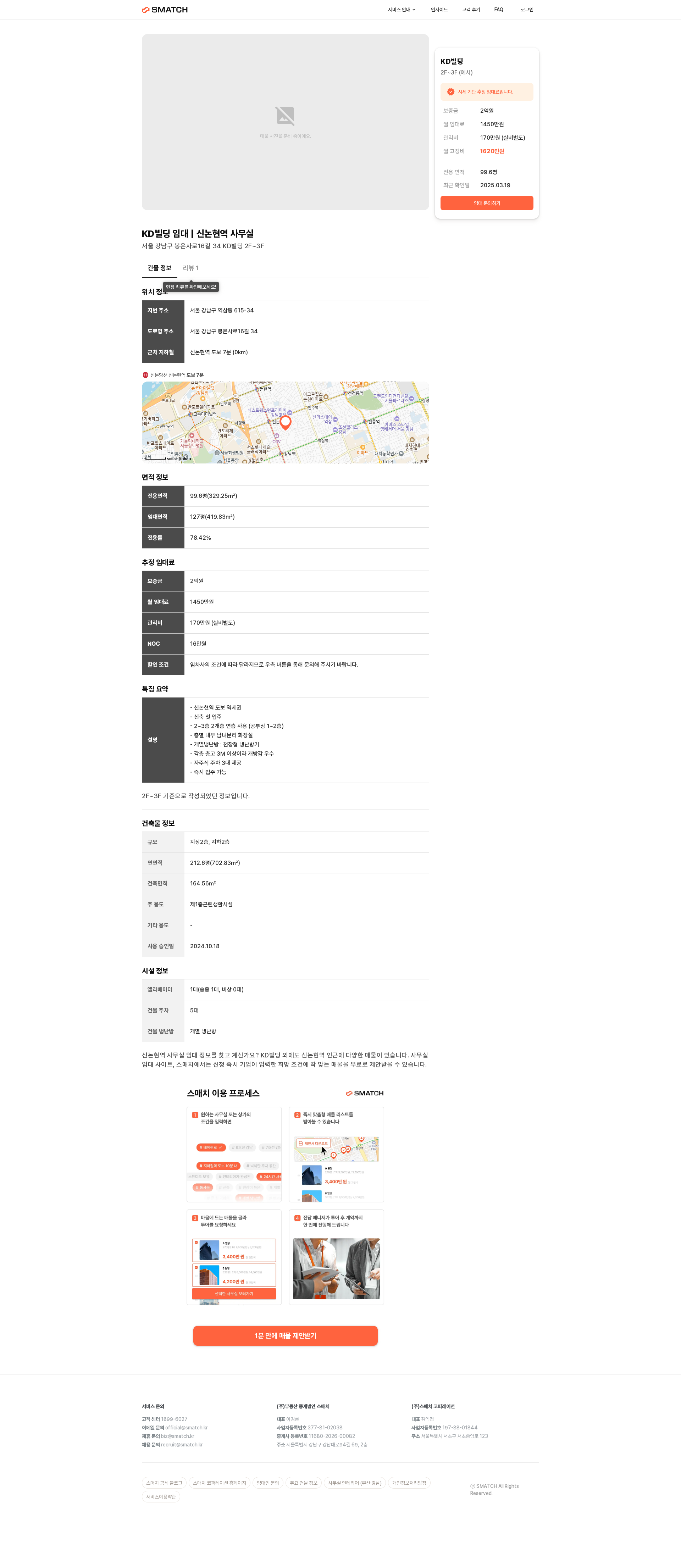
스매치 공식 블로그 (164, 1483)
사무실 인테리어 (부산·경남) (355, 1483)
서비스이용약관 (161, 1497)
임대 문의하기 (487, 203)
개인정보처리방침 (409, 1483)
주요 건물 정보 (303, 1483)
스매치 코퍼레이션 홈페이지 (219, 1483)
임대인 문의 (268, 1483)
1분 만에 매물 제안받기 (285, 1336)
